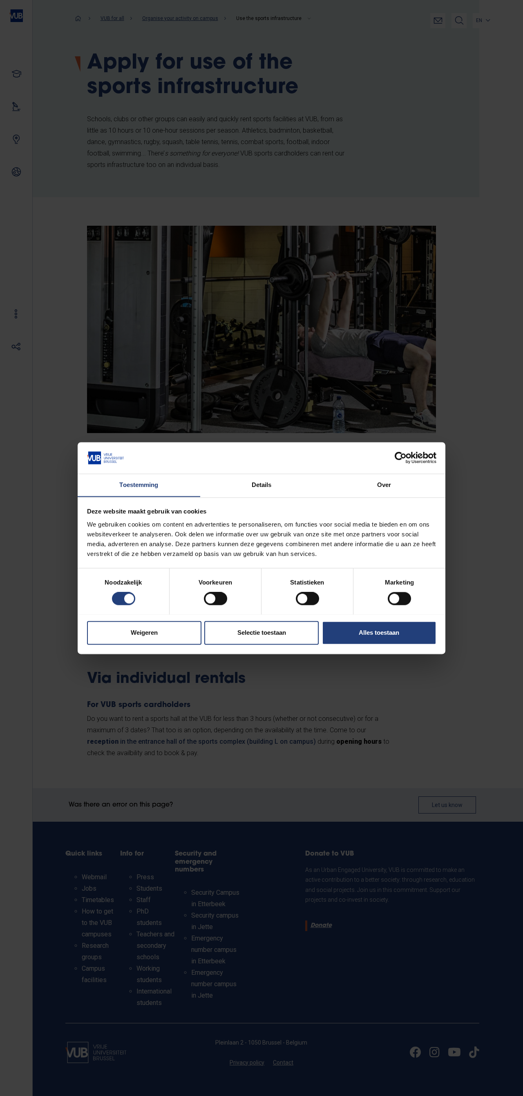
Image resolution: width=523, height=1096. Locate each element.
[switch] (215, 598)
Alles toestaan (379, 632)
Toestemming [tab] (138, 484)
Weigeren (144, 632)
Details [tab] (262, 484)
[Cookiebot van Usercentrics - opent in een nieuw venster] (400, 457)
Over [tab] (384, 484)
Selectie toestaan (261, 632)
